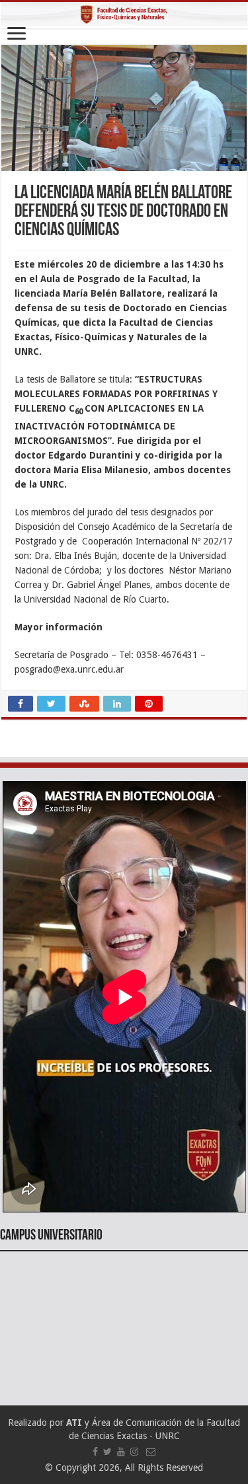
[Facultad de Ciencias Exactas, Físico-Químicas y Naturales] (124, 15)
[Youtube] (121, 1452)
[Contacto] (151, 1452)
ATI (74, 1422)
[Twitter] (107, 1452)
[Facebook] (95, 1452)
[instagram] (134, 1452)
